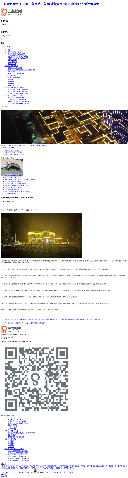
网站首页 (7, 50)
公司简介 (11, 79)
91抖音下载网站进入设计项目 (18, 91)
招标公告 (7, 466)
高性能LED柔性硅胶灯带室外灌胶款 (16, 185)
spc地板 (16, 466)
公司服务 (11, 81)
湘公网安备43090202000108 (46, 472)
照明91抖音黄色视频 (11, 66)
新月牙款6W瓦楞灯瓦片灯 (13, 176)
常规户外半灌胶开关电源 (12, 178)
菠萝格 (12, 466)
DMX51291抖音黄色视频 (16, 74)
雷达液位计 (16, 468)
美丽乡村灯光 (12, 62)
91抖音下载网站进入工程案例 (14, 87)
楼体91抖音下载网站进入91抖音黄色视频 (21, 70)
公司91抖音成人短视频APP (17, 99)
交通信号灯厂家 (33, 466)
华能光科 (38, 468)
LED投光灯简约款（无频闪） (14, 181)
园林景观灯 (12, 72)
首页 (3, 145)
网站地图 (4, 476)
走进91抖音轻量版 (10, 75)
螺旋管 (22, 468)
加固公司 (10, 468)
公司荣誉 (11, 85)
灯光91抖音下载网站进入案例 (18, 93)
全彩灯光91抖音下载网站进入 (18, 56)
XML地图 (4, 474)
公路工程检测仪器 (91, 466)
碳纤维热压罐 (73, 466)
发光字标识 (12, 64)
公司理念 (11, 83)
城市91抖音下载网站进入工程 (18, 58)
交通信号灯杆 (45, 468)
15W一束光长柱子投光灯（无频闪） (16, 183)
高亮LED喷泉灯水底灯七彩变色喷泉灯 (17, 191)
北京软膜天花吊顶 (45, 466)
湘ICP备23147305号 (66, 472)
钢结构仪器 (101, 466)
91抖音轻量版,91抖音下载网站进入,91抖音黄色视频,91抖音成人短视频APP (50, 4)
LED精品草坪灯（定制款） (13, 187)
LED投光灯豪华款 (10, 193)
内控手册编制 (23, 466)
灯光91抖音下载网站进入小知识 (18, 103)
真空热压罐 (81, 466)
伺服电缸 (53, 468)
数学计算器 (108, 466)
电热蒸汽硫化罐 (63, 466)
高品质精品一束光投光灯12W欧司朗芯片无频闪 (20, 180)
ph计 (2, 466)
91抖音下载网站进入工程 (12, 52)
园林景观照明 (12, 60)
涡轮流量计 (54, 466)
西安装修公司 (60, 468)
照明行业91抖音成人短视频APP (18, 101)
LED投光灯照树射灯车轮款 (13, 189)
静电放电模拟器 (117, 466)
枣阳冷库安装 (69, 468)
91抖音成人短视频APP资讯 (13, 95)
